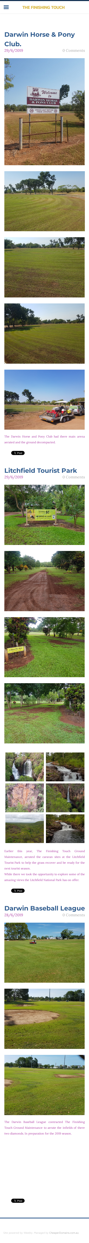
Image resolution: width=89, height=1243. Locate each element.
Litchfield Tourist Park (40, 470)
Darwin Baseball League (44, 908)
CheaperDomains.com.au (64, 1232)
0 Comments (74, 50)
